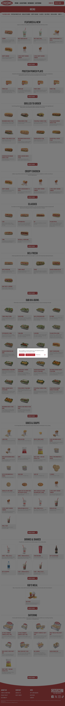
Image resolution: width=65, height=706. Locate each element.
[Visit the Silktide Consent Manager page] (45, 355)
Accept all (22, 354)
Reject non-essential (30, 354)
